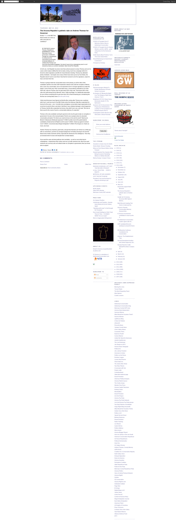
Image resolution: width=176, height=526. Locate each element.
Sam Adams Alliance (120, 511)
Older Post (88, 164)
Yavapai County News (120, 327)
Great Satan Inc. (118, 361)
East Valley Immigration (120, 501)
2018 (117, 155)
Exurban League (119, 357)
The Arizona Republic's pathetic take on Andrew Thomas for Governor (64, 32)
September (121, 174)
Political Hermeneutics (120, 441)
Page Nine (117, 486)
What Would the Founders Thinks (123, 409)
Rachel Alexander (118, 136)
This (46, 35)
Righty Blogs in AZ (119, 490)
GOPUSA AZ (117, 449)
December (121, 167)
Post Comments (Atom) (54, 168)
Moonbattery (117, 391)
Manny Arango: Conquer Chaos (102, 158)
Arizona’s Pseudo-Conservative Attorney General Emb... (124, 209)
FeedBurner (107, 134)
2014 (117, 165)
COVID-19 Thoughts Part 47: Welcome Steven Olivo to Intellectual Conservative (101, 43)
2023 (117, 148)
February (120, 256)
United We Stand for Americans (123, 338)
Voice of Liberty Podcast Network (123, 473)
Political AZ (117, 349)
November (121, 170)
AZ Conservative (119, 479)
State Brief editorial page (121, 374)
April (119, 251)
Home (66, 164)
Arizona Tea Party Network (121, 400)
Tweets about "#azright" (120, 130)
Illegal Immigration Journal (121, 499)
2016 (117, 160)
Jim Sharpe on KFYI (119, 344)
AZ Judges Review (119, 445)
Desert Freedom (118, 376)
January (120, 259)
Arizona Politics (118, 471)
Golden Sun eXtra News (121, 411)
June (119, 182)
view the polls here (63, 96)
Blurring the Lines (119, 287)
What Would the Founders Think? (123, 314)
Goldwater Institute (119, 484)
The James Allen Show (120, 364)
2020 (117, 150)
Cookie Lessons (118, 295)
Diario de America (119, 458)
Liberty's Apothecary (120, 340)
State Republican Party (120, 464)
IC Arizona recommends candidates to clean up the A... (126, 215)
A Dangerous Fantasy (99, 63)
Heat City (117, 443)
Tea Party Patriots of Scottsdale (123, 404)
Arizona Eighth (118, 475)
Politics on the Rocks (120, 355)
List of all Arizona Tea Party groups (124, 402)
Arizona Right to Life (120, 481)
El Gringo (117, 488)
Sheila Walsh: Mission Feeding (101, 146)
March (120, 254)
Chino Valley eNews (120, 329)
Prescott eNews (118, 325)
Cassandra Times (119, 331)
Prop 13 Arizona (118, 507)
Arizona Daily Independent (121, 310)
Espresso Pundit (119, 334)
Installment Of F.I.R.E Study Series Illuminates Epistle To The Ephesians (102, 101)
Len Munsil (117, 424)
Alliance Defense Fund (120, 514)
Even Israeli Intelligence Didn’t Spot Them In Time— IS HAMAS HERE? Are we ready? (103, 214)
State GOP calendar (98, 190)
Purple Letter (118, 370)
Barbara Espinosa (119, 417)
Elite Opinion (118, 293)
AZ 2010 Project (118, 396)
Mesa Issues (117, 430)
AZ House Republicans (120, 439)
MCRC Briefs (96, 188)
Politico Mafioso (118, 428)
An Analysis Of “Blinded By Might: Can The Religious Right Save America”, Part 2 (102, 95)
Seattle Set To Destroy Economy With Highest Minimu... (125, 198)
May (119, 184)
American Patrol (118, 503)
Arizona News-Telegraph (121, 346)
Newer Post (43, 164)
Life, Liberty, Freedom (120, 351)
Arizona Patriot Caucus (120, 381)
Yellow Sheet (118, 492)
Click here (117, 65)
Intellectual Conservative (121, 303)
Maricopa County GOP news (122, 308)
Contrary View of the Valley (121, 509)
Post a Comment (44, 161)
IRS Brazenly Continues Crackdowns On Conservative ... (124, 232)
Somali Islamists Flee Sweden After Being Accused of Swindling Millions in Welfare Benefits (102, 154)
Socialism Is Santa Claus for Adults (102, 144)
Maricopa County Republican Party (124, 469)
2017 (117, 158)
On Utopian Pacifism (98, 200)
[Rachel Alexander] (115, 138)
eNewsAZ (117, 323)
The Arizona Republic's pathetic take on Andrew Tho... (125, 192)
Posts (97, 275)
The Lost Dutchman (119, 342)
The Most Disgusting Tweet (121, 291)
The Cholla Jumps (119, 383)
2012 (117, 264)
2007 (117, 276)
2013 (117, 262)
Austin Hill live (118, 426)
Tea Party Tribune (119, 366)
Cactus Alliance (118, 336)
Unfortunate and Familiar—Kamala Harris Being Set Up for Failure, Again (102, 204)
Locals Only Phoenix (120, 359)
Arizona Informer (119, 316)
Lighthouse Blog (119, 318)
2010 (117, 269)
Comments (98, 278)
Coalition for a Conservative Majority (124, 451)
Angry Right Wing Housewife (122, 406)
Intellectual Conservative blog (122, 306)
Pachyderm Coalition (120, 462)
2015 (117, 163)
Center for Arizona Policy (121, 496)
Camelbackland (118, 372)
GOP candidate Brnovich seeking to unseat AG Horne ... (126, 225)
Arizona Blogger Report (121, 432)
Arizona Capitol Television (121, 387)
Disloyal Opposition (119, 456)
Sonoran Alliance (119, 312)
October (120, 172)
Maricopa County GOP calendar (102, 192)
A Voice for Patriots (119, 321)
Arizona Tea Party (119, 398)
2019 (117, 153)
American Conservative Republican (124, 436)
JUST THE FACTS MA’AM (100, 176)
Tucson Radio (118, 289)
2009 (117, 272)
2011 (117, 267)
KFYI (115, 516)
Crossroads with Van (120, 368)
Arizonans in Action (119, 353)
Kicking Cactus (118, 389)
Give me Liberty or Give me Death (123, 434)
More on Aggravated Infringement (102, 218)
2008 (117, 274)
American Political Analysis (121, 379)
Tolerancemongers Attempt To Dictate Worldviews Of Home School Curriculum (101, 89)
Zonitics (116, 477)
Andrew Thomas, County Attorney (123, 447)
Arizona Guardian (119, 460)
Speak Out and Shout (120, 415)
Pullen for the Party (119, 466)
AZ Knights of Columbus (121, 505)
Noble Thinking (118, 421)
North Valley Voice (119, 454)
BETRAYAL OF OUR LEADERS (101, 174)
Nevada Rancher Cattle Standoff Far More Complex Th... (126, 246)
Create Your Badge (119, 140)
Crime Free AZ (118, 494)
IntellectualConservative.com (101, 256)
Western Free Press (119, 385)
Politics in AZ (118, 413)
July (119, 179)
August (120, 177)
